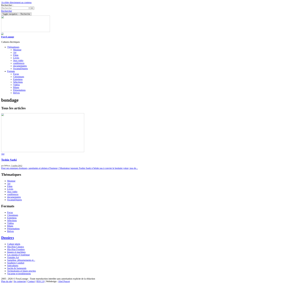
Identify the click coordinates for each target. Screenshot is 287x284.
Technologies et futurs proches (21, 271)
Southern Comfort (15, 263)
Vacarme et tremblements (19, 273)
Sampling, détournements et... (21, 260)
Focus (16, 74)
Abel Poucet (64, 281)
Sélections (18, 82)
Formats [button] (11, 71)
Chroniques (18, 76)
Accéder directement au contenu (16, 2)
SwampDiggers (20, 68)
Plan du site (6, 281)
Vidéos (16, 84)
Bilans (16, 87)
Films (15, 55)
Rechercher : (7, 5)
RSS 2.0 (40, 281)
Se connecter (20, 281)
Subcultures (12, 265)
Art (14, 52)
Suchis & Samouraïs (16, 268)
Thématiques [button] (13, 47)
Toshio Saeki (9, 159)
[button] (6, 11)
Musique (17, 49)
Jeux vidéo (18, 60)
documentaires (20, 66)
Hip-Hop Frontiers (16, 249)
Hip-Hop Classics (15, 246)
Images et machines (16, 252)
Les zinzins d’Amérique (18, 254)
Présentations (19, 90)
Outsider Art (13, 257)
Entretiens (18, 79)
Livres (16, 58)
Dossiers (7, 238)
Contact (31, 281)
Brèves (16, 93)
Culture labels (13, 244)
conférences (18, 63)
